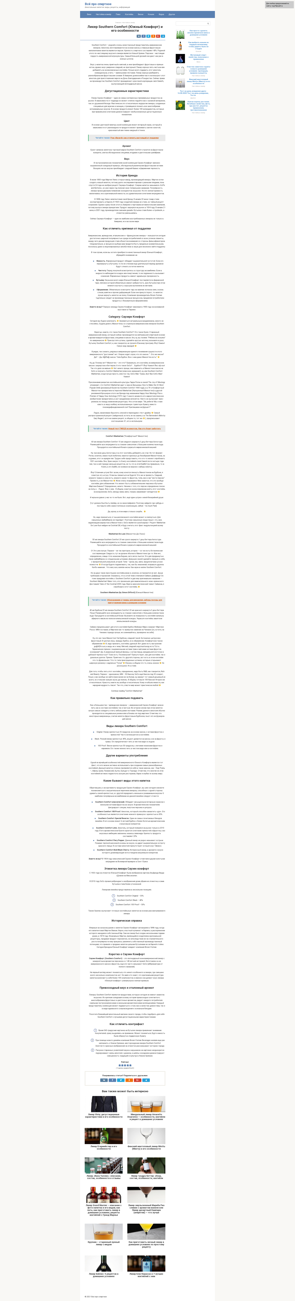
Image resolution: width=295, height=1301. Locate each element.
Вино (89, 14)
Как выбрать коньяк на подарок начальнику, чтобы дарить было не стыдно (198, 45)
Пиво (118, 14)
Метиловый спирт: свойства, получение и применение (198, 57)
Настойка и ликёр (103, 14)
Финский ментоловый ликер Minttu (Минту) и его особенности (198, 81)
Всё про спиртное (98, 4)
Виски (140, 14)
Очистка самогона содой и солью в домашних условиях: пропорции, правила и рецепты (198, 70)
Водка (161, 14)
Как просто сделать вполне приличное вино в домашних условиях (198, 33)
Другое (172, 14)
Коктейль (129, 14)
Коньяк (151, 14)
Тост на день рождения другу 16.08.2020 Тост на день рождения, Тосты (193, 93)
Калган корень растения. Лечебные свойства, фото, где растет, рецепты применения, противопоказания (198, 106)
